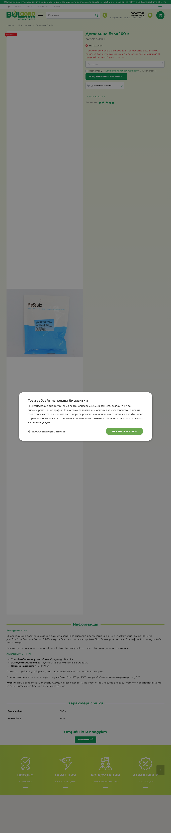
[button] (47, 431)
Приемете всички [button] (124, 431)
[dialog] (85, 416)
